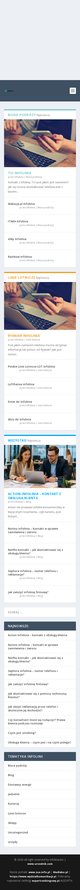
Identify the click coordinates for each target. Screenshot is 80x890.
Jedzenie (13, 794)
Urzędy (12, 842)
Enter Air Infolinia (20, 402)
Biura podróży (34, 177)
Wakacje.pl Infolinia (21, 204)
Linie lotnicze (33, 339)
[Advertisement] (40, 40)
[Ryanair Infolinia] (40, 306)
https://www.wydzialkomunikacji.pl (33, 876)
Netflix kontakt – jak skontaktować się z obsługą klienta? (35, 551)
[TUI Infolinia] (40, 143)
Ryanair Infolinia (24, 336)
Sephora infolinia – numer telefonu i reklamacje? (33, 572)
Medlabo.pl (60, 872)
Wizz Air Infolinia (19, 419)
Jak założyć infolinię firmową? (28, 592)
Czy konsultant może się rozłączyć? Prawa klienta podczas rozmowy (36, 721)
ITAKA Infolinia (18, 221)
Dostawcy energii (19, 784)
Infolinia (19, 177)
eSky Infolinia (17, 239)
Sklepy (12, 823)
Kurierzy (13, 803)
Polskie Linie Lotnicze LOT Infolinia (31, 366)
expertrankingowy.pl (46, 880)
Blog (28, 501)
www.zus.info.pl (39, 872)
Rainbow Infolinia (20, 257)
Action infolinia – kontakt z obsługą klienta (34, 496)
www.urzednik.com (40, 864)
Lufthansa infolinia (21, 384)
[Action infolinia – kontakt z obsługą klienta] (40, 466)
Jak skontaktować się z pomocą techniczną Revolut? (37, 695)
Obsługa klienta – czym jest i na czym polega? (39, 742)
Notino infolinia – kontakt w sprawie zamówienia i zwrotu (33, 530)
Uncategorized (18, 832)
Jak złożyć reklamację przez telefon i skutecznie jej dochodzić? (33, 708)
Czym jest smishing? (22, 733)
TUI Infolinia (19, 173)
